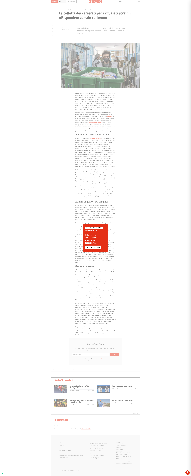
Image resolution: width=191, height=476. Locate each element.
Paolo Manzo (73, 404)
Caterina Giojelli (74, 390)
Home (60, 9)
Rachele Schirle (116, 403)
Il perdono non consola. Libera (122, 386)
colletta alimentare (56, 370)
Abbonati (54, 1)
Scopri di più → (136, 413)
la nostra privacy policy (101, 358)
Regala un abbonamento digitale (124, 463)
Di (67, 27)
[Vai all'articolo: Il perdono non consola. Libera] (103, 390)
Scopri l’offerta (91, 247)
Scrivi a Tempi (119, 444)
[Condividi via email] (53, 35)
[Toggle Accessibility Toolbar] (187, 472)
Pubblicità (118, 447)
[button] (53, 38)
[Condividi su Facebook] (53, 25)
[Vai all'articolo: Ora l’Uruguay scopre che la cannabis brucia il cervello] (60, 404)
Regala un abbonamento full (123, 461)
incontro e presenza (78, 370)
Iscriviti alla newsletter (121, 445)
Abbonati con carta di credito (123, 456)
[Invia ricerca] (135, 1)
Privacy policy (119, 449)
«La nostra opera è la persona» (122, 400)
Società (63, 9)
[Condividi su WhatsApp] (53, 32)
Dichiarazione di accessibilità (123, 452)
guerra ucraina (67, 370)
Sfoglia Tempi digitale (121, 454)
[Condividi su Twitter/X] (53, 28)
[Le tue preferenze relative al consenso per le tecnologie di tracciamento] (2, 473)
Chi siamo (118, 442)
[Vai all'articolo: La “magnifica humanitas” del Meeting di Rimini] (60, 390)
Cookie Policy (119, 451)
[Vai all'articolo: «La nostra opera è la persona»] (103, 404)
